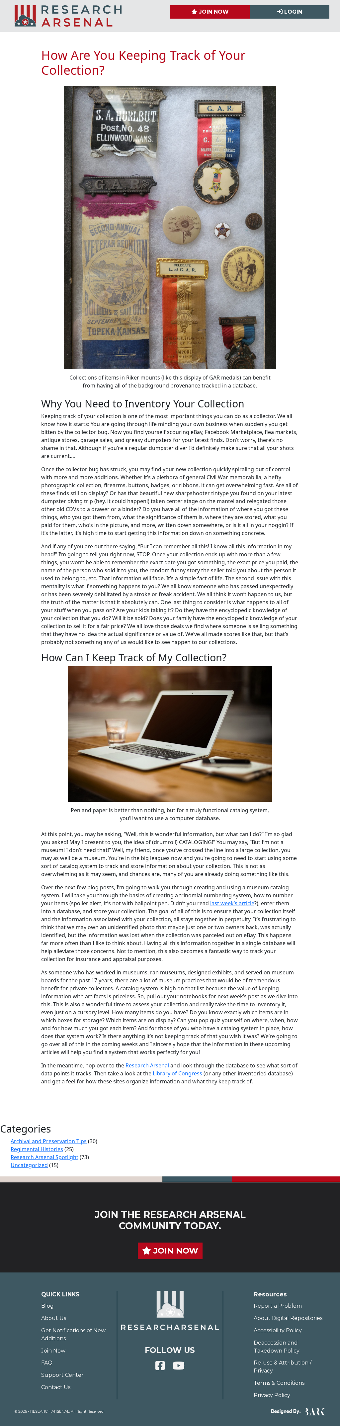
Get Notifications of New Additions (73, 1334)
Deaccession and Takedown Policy (276, 1347)
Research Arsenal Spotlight (44, 1157)
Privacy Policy (272, 1395)
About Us (53, 1318)
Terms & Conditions (279, 1383)
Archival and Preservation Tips (49, 1141)
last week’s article (232, 903)
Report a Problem (278, 1306)
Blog (47, 1306)
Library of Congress (177, 1073)
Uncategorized (29, 1165)
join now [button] (174, 1251)
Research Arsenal (147, 1065)
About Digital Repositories (288, 1318)
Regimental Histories (37, 1149)
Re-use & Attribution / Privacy (282, 1367)
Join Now (53, 1351)
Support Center (62, 1375)
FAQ (46, 1363)
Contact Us (55, 1387)
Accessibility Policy (278, 1330)
